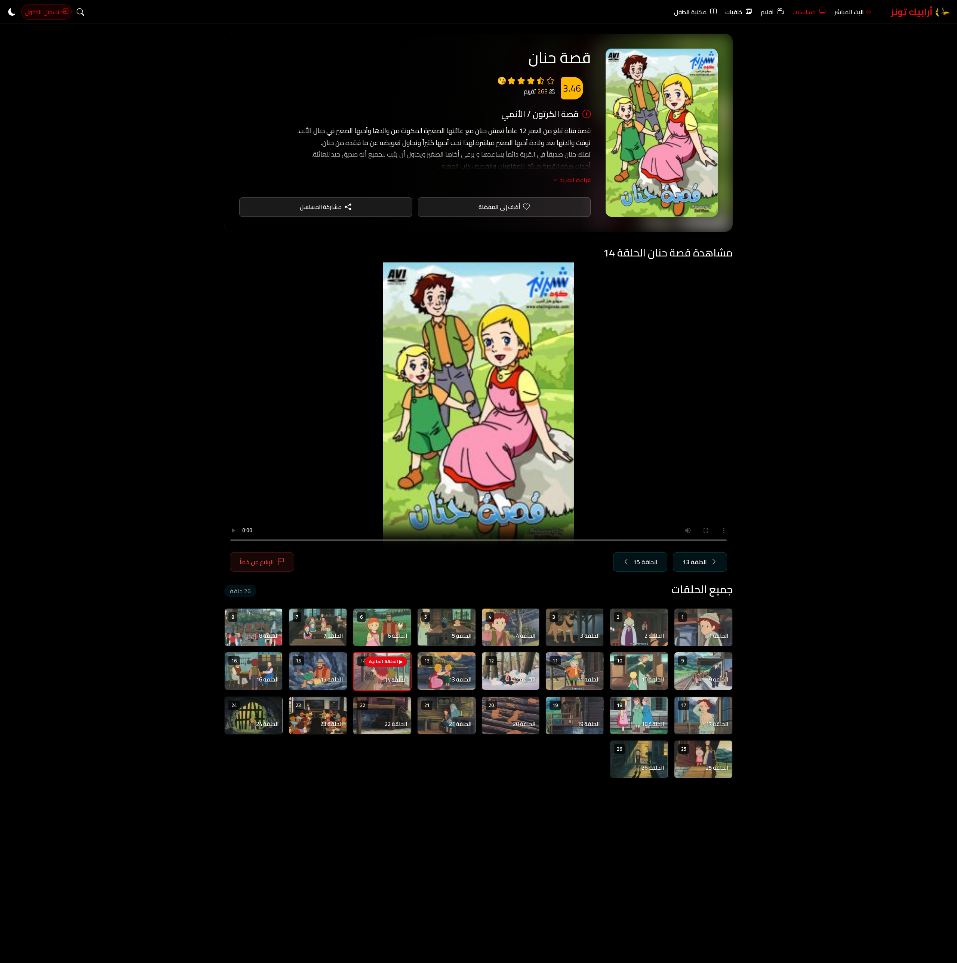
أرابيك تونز (913, 11)
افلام (767, 12)
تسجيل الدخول (43, 12)
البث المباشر (849, 12)
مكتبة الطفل (690, 12)
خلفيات (733, 12)
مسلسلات (804, 12)
